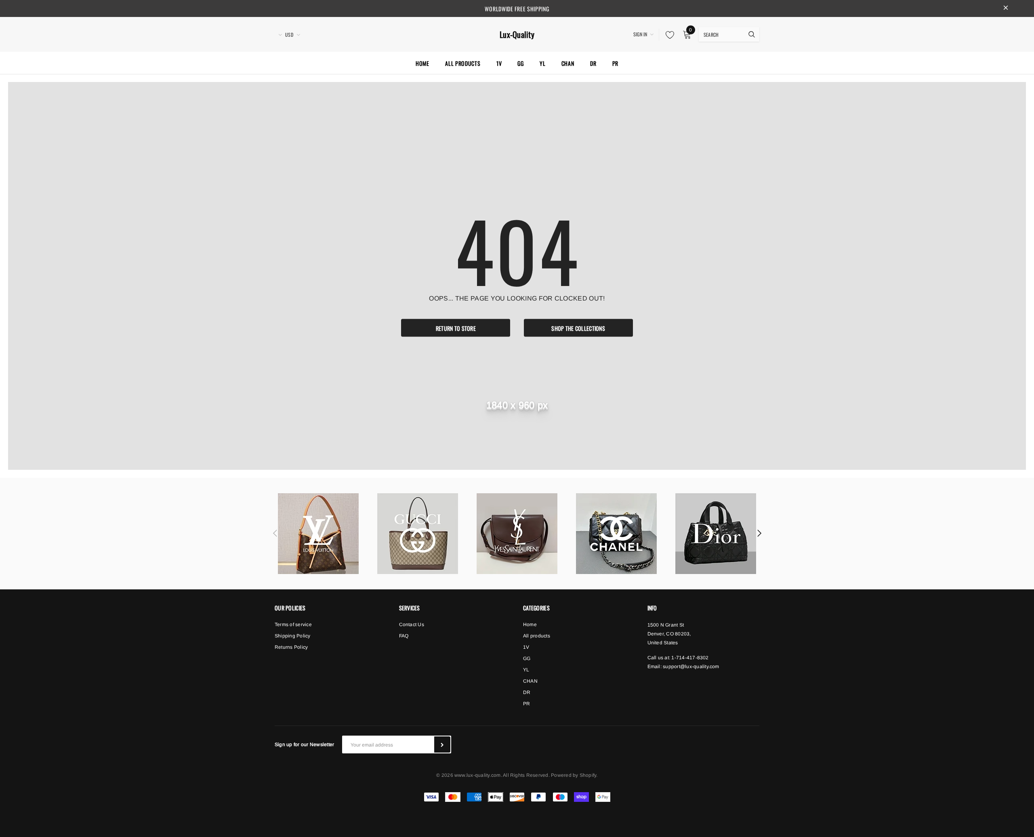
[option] (318, 533)
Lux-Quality (517, 34)
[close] (1006, 8)
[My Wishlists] (667, 34)
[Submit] (442, 744)
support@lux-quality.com (691, 666)
